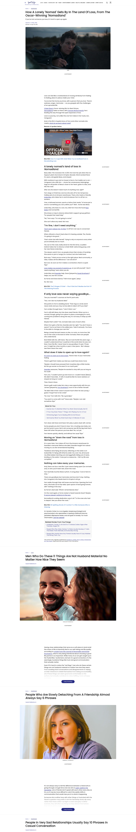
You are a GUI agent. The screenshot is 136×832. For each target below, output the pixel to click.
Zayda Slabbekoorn (31, 563)
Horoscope (51, 2)
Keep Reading (68, 681)
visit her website (58, 518)
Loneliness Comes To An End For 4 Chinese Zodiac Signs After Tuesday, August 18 (67, 525)
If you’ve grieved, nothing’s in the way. (57, 495)
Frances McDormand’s (76, 111)
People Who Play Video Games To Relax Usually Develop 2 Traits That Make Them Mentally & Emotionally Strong (68, 529)
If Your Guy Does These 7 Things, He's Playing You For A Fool (66, 412)
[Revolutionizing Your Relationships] (32, 2)
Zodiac (46, 2)
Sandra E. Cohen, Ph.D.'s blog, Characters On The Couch (67, 540)
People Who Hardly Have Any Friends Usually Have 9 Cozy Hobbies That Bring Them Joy (68, 534)
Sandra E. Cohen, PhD (31, 22)
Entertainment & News (69, 2)
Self (57, 2)
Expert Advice (99, 2)
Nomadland (48, 111)
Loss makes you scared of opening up (57, 268)
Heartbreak (34, 8)
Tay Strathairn (63, 387)
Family (60, 2)
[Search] (106, 2)
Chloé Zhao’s (48, 108)
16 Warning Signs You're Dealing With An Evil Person (63, 415)
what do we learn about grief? (60, 123)
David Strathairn (83, 273)
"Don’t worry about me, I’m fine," (55, 229)
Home (27, 8)
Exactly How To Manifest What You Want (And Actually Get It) (67, 409)
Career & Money (90, 2)
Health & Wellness (80, 2)
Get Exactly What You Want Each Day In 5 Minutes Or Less (66, 418)
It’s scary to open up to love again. (56, 356)
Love (41, 2)
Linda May (47, 197)
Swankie (58, 273)
